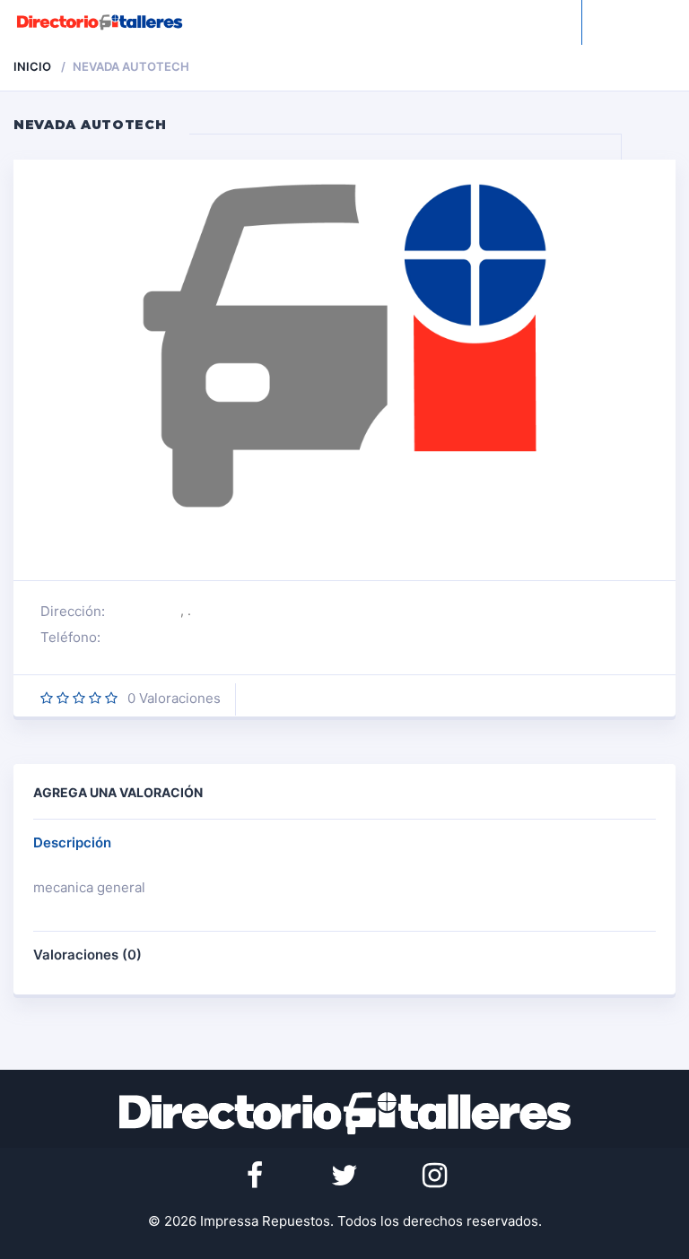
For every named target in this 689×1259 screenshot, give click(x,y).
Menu (655, 21)
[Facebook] (254, 1175)
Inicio (32, 66)
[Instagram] (434, 1175)
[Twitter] (344, 1175)
